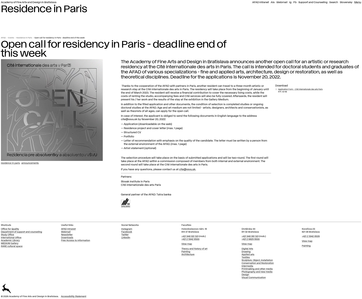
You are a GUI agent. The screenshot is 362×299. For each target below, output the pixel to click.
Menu (357, 2)
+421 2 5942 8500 (190, 239)
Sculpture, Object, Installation (257, 260)
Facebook (126, 232)
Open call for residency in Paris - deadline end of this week (59, 38)
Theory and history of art (194, 249)
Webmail (281, 2)
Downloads (67, 238)
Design (245, 275)
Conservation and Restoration (258, 263)
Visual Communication (254, 278)
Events (11, 38)
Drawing (246, 252)
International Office (11, 238)
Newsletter (67, 235)
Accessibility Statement (73, 296)
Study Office (7, 235)
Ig (290, 2)
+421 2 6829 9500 (251, 239)
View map (186, 244)
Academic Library (10, 241)
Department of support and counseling (21, 232)
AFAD (3, 38)
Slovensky (346, 2)
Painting (185, 252)
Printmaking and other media (257, 269)
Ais (273, 2)
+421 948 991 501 (250, 236)
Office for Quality (10, 229)
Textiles (246, 257)
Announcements (30, 163)
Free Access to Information (75, 241)
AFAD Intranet (260, 2)
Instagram (126, 229)
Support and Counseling (313, 2)
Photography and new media (257, 272)
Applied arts (248, 255)
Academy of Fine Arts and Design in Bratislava (28, 2)
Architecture (187, 255)
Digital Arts (247, 249)
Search (333, 2)
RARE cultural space (12, 246)
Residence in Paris (24, 38)
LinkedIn (125, 238)
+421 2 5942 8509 (311, 236)
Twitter (125, 235)
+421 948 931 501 (189, 236)
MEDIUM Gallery (9, 243)
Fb (295, 2)
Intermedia (247, 266)
